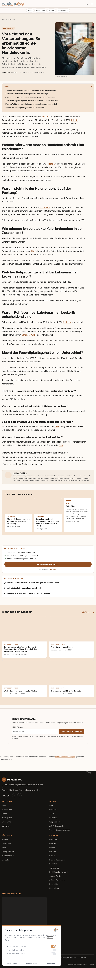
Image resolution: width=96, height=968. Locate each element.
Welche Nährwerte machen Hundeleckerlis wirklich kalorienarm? (31, 90)
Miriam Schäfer (20, 473)
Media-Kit (5, 860)
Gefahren (53, 818)
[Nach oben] (90, 963)
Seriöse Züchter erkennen (59, 830)
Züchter (5, 840)
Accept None (12, 963)
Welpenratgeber (55, 822)
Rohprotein (44, 207)
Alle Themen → (88, 612)
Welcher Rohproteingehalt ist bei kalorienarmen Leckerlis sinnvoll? (32, 101)
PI (14, 795)
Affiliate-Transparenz (57, 880)
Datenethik (53, 884)
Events (51, 10)
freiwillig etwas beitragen (65, 757)
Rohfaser (67, 322)
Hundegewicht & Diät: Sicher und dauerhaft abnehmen (27, 593)
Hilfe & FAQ (53, 840)
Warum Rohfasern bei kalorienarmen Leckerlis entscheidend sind (31, 104)
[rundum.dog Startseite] (13, 4)
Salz (61, 445)
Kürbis (34, 335)
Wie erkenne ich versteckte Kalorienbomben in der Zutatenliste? (31, 97)
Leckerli (45, 117)
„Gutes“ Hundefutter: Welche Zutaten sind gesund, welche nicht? (31, 583)
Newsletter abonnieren (72, 731)
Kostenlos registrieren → (48, 564)
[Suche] (86, 3)
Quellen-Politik (55, 876)
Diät (33, 251)
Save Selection (31, 963)
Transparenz (54, 868)
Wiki (51, 806)
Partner (52, 856)
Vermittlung (40, 10)
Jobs (4, 848)
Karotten (26, 335)
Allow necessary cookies (16, 946)
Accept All (51, 963)
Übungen (53, 810)
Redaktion (53, 864)
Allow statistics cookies (15, 950)
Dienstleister (63, 10)
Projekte (52, 852)
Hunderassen (7, 810)
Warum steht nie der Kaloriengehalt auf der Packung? (27, 94)
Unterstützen (54, 888)
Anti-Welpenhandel (56, 826)
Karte (30, 10)
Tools (51, 814)
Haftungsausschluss (68, 958)
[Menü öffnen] (91, 3)
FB (9, 795)
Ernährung (11, 19)
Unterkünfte (6, 822)
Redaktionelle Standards (58, 872)
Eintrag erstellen (8, 852)
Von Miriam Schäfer (9, 72)
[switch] (53, 946)
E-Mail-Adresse (17, 727)
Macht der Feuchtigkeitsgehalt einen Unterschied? (25, 108)
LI (19, 795)
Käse (56, 426)
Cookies (83, 958)
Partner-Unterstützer (57, 860)
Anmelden (53, 569)
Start (3, 19)
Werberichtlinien (8, 856)
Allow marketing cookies (16, 954)
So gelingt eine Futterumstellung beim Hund (22, 588)
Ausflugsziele (7, 818)
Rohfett (74, 120)
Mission (52, 848)
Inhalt (7, 86)
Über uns (52, 844)
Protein (51, 164)
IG (4, 795)
